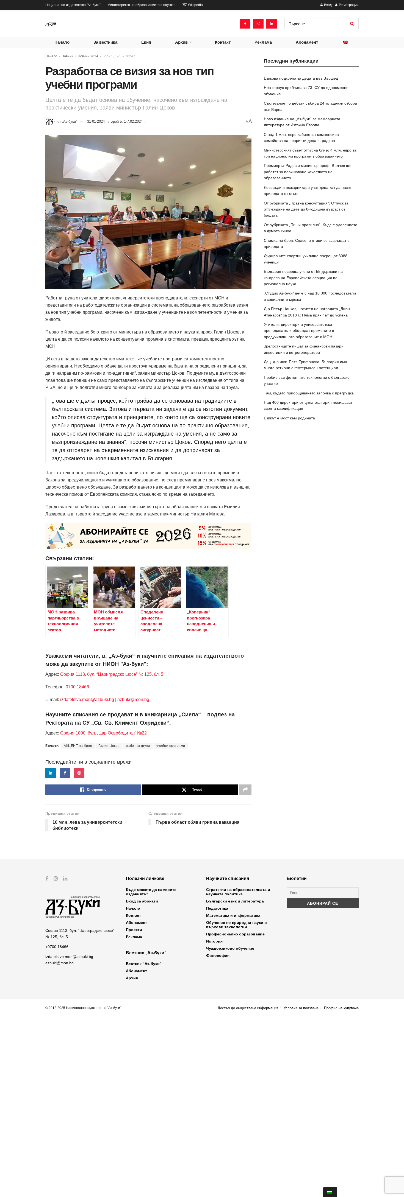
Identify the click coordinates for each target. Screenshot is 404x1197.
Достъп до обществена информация (248, 1008)
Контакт (223, 42)
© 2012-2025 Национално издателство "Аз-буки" (83, 1008)
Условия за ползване (301, 1008)
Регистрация (348, 5)
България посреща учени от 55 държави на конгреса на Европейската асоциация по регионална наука (303, 277)
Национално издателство (73, 5)
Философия (217, 955)
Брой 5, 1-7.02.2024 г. (119, 56)
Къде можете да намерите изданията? (151, 891)
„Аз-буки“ (69, 121)
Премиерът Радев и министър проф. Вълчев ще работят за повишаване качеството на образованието (308, 171)
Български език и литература (235, 901)
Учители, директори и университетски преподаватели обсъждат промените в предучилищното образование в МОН (299, 330)
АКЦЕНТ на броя (78, 746)
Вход (327, 5)
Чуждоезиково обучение (230, 948)
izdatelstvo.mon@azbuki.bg (87, 699)
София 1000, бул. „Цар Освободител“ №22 (103, 733)
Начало (62, 42)
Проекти (134, 929)
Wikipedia (195, 5)
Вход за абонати (142, 901)
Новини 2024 (88, 56)
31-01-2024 (96, 121)
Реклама (263, 42)
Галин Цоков (109, 746)
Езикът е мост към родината (289, 418)
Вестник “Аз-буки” (144, 963)
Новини (67, 56)
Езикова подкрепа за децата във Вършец (301, 78)
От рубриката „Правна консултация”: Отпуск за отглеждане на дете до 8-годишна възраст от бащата (306, 209)
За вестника (105, 42)
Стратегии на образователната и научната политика (238, 891)
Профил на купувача (341, 1008)
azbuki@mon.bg (133, 699)
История (214, 941)
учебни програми (170, 746)
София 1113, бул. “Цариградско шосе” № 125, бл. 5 (111, 674)
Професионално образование (235, 934)
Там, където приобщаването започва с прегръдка (309, 393)
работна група (138, 746)
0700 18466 (77, 687)
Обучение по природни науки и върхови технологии (236, 924)
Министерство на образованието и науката (141, 5)
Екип (146, 42)
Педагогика (217, 908)
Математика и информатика (233, 915)
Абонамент (307, 42)
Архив (181, 42)
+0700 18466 (56, 946)
